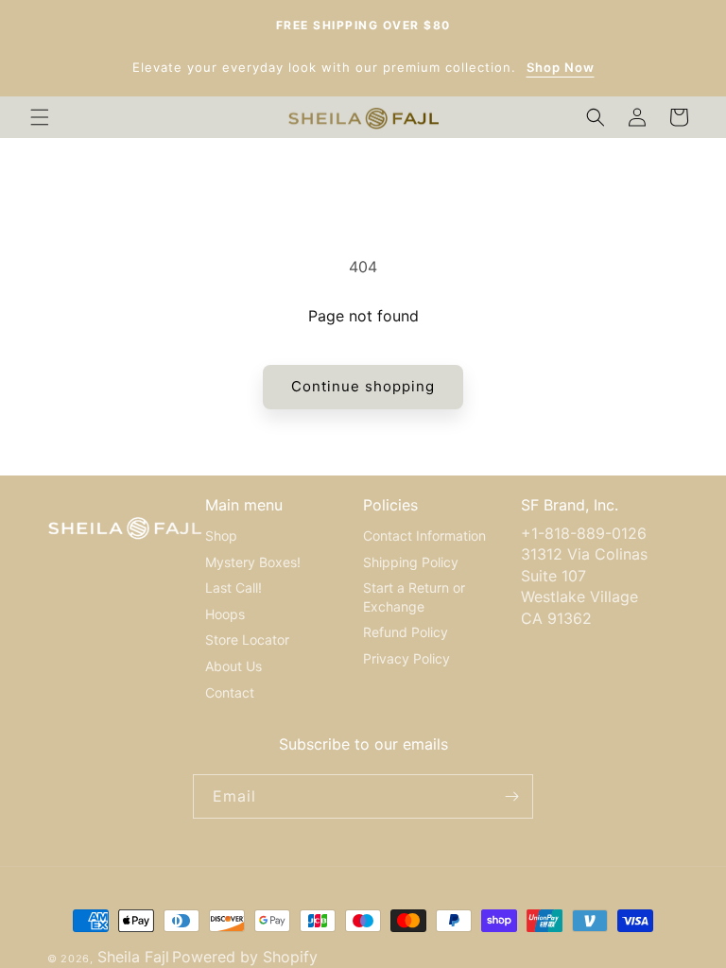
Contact (229, 692)
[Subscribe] (511, 796)
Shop (221, 535)
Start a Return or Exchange (414, 596)
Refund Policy (405, 632)
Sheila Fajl (133, 956)
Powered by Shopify (245, 956)
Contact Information (424, 535)
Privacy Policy (406, 658)
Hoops (225, 614)
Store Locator (247, 639)
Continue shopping (363, 386)
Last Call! (233, 587)
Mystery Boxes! (253, 562)
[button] (39, 117)
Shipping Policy (410, 562)
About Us (233, 666)
